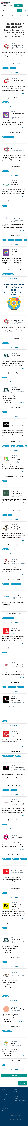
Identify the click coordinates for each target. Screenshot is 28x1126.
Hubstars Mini (15, 596)
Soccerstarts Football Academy (17, 458)
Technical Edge (16, 355)
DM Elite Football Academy (16, 905)
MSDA (13, 561)
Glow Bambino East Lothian (17, 114)
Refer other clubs (14, 313)
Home (3, 1101)
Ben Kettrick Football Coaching (17, 802)
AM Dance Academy (18, 424)
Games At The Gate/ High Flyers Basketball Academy (17, 528)
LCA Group (14, 733)
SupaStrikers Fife (16, 630)
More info (21, 59)
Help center (17, 1096)
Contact (16, 1091)
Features (4, 1104)
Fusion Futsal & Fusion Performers (17, 493)
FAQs (15, 1094)
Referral (3, 1110)
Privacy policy (17, 1098)
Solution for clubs (7, 5)
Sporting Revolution (17, 46)
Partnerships (5, 1108)
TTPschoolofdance (17, 665)
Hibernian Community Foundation (15, 184)
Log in (18, 6)
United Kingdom (15, 1115)
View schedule (14, 72)
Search (19, 10)
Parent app (4, 1094)
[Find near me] (25, 10)
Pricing (3, 1106)
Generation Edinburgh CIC (16, 218)
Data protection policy (19, 1100)
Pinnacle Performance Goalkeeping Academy (15, 701)
